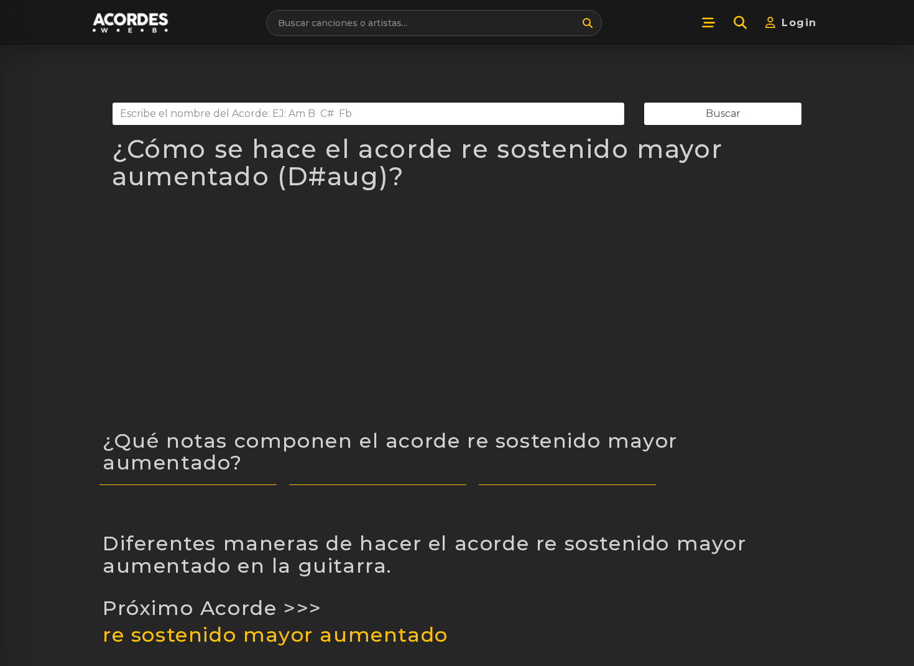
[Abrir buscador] (740, 23)
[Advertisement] (457, 317)
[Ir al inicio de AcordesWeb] (131, 23)
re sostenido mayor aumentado (275, 634)
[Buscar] (588, 23)
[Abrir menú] (708, 23)
